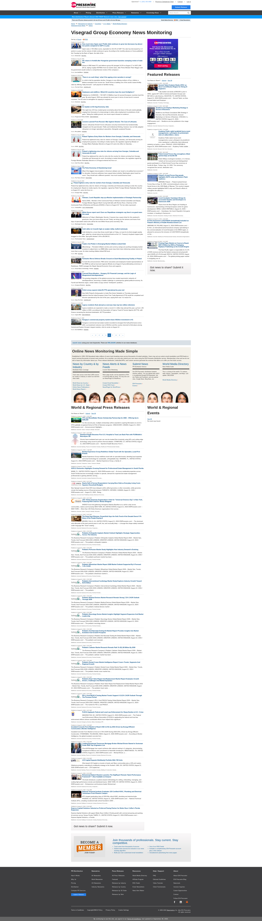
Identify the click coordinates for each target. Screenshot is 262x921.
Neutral (83, 55)
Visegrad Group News (78, 25)
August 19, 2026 (158, 152)
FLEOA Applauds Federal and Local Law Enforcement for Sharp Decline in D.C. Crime (112, 712)
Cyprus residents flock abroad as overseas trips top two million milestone (108, 305)
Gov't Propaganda (87, 207)
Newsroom (176, 883)
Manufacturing (161, 261)
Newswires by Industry (85, 24)
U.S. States (107, 24)
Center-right (90, 238)
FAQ (154, 875)
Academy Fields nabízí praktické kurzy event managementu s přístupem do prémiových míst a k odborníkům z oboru (174, 133)
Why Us (73, 879)
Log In (189, 1)
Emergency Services (86, 721)
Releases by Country (119, 887)
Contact (180, 1)
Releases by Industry (119, 883)
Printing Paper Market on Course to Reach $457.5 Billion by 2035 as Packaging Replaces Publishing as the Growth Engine (173, 245)
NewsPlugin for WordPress (111, 387)
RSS (177, 20)
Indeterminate (94, 116)
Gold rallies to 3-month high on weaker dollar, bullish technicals (105, 229)
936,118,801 (112, 343)
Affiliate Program (138, 879)
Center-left (87, 87)
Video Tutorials (158, 883)
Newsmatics (171, 910)
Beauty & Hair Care (162, 149)
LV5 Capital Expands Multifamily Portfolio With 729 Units (102, 760)
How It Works (75, 875)
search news (77, 343)
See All (170, 80)
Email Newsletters (185, 20)
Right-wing (89, 177)
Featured (115, 879)
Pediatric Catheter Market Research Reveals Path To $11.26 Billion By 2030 (108, 647)
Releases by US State (119, 890)
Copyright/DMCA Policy (94, 910)
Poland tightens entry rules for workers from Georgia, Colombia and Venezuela (102, 183)
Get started (122, 17)
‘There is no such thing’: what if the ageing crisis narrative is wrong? (106, 77)
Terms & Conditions (77, 910)
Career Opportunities (180, 890)
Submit (164, 80)
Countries (98, 24)
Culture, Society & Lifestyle (88, 429)
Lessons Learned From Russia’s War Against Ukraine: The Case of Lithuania (109, 122)
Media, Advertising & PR (97, 721)
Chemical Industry (96, 544)
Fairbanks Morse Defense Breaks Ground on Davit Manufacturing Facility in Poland (112, 258)
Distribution (75, 887)
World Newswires (97, 879)
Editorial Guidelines (159, 879)
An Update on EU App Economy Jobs (95, 107)
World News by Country (80, 383)
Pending (86, 72)
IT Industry (160, 102)
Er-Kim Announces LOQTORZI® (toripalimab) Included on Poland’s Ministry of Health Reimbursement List (168, 221)
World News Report (79, 389)
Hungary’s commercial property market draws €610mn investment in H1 (107, 320)
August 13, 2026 (158, 196)
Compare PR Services (78, 890)
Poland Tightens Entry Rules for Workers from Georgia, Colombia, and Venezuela (111, 136)
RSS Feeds (136, 883)
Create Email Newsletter (110, 383)
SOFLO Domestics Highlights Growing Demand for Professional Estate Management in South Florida (107, 468)
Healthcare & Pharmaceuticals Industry (167, 236)
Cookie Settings (123, 910)
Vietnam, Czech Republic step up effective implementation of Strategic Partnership (111, 197)
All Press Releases (118, 875)
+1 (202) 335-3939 (145, 1)
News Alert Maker (138, 890)
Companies (171, 125)
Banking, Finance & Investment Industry (91, 446)
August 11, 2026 (158, 219)
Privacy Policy (110, 910)
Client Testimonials (159, 887)
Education (170, 149)
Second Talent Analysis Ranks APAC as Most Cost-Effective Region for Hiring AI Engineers (172, 87)
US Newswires (96, 883)
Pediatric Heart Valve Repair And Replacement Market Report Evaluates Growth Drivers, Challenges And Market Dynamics (110, 679)
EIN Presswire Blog (179, 879)
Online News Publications (81, 387)
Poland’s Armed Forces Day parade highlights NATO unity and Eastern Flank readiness (173, 177)
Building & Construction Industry (108, 770)
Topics (91, 25)
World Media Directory (167, 20)
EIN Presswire (137, 383)
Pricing (164, 1)
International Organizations (183, 236)
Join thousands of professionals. (133, 840)
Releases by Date (118, 894)
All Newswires (96, 875)
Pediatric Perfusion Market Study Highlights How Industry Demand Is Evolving (110, 549)
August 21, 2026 (158, 83)
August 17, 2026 (158, 173)
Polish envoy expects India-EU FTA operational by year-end (103, 290)
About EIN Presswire (180, 875)
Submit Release (181, 7)
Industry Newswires (98, 887)
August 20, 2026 (158, 129)
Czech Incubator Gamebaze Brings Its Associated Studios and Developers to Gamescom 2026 (172, 199)
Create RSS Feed (108, 385)
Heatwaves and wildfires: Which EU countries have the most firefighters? (108, 92)
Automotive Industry (86, 478)
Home (73, 24)
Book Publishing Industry (87, 494)
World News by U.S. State (81, 385)
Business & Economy (163, 125)
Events (135, 385)
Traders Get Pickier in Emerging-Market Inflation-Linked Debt (104, 244)
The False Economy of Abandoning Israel (96, 168)
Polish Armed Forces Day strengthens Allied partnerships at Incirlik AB (174, 155)
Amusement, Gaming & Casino (165, 215)
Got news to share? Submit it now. (93, 826)
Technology (166, 102)
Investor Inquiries (179, 887)
